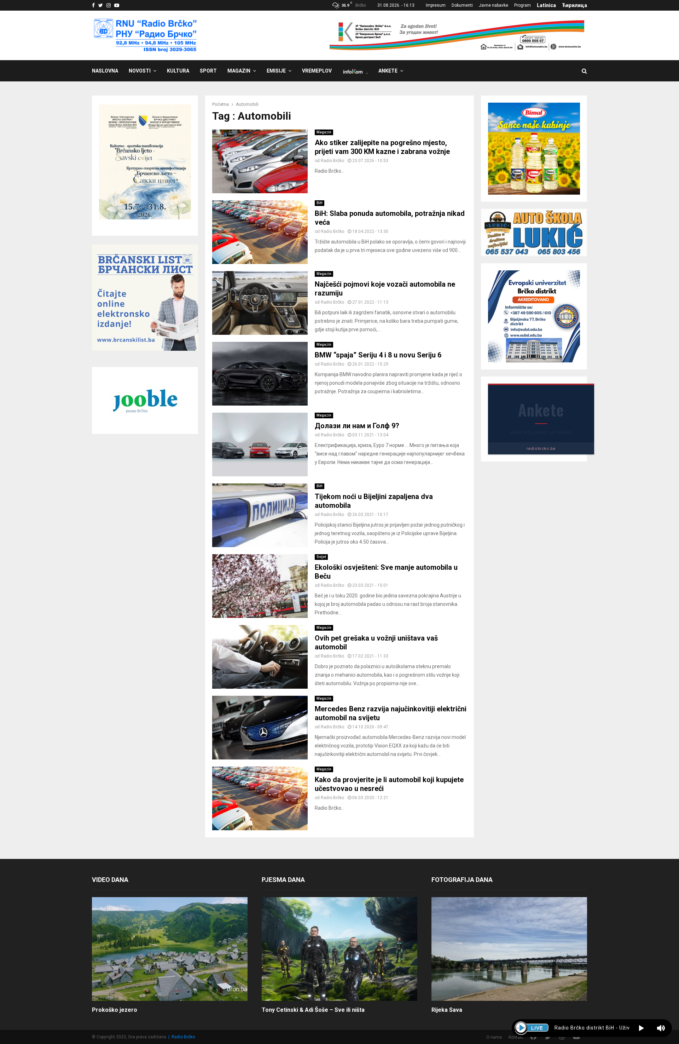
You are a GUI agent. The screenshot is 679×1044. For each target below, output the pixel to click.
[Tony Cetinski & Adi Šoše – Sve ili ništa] (339, 949)
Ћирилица (574, 5)
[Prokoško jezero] (170, 949)
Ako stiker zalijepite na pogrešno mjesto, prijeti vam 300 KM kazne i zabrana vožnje (382, 147)
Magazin (238, 71)
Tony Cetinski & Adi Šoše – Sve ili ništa (313, 1009)
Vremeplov (317, 71)
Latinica (546, 5)
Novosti (140, 71)
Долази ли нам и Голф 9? (357, 425)
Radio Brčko (332, 160)
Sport (208, 71)
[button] (641, 1028)
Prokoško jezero (114, 1009)
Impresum (436, 5)
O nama (494, 1037)
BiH (320, 203)
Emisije (276, 71)
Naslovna (105, 71)
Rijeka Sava (446, 1009)
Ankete (387, 71)
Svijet (321, 557)
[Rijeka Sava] (509, 949)
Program (522, 5)
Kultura (178, 71)
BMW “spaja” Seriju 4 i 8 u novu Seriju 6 (378, 355)
